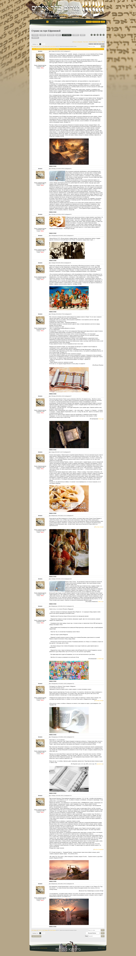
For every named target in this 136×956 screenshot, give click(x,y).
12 (73, 683)
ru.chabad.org (100, 658)
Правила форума (93, 41)
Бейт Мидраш (34, 46)
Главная (89, 21)
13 (73, 737)
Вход (103, 21)
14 (71, 795)
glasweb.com (100, 764)
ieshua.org (100, 418)
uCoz (104, 948)
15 (73, 883)
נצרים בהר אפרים (44, 948)
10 (71, 578)
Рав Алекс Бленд (99, 527)
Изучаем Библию (52, 46)
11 (73, 606)
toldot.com (100, 601)
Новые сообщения (77, 41)
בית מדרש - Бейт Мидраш (43, 46)
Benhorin (40, 51)
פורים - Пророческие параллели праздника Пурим (66, 46)
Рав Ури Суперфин (98, 849)
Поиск (99, 41)
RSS (77, 21)
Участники (85, 41)
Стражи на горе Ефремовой (45, 31)
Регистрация (96, 21)
